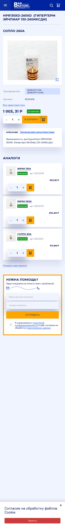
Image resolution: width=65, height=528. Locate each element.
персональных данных (39, 327)
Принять (32, 520)
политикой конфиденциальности (29, 323)
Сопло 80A (24, 234)
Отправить (32, 315)
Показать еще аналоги (15, 265)
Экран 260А (24, 201)
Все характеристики (14, 105)
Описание (12, 132)
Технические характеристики (37, 132)
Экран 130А (24, 168)
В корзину (31, 119)
